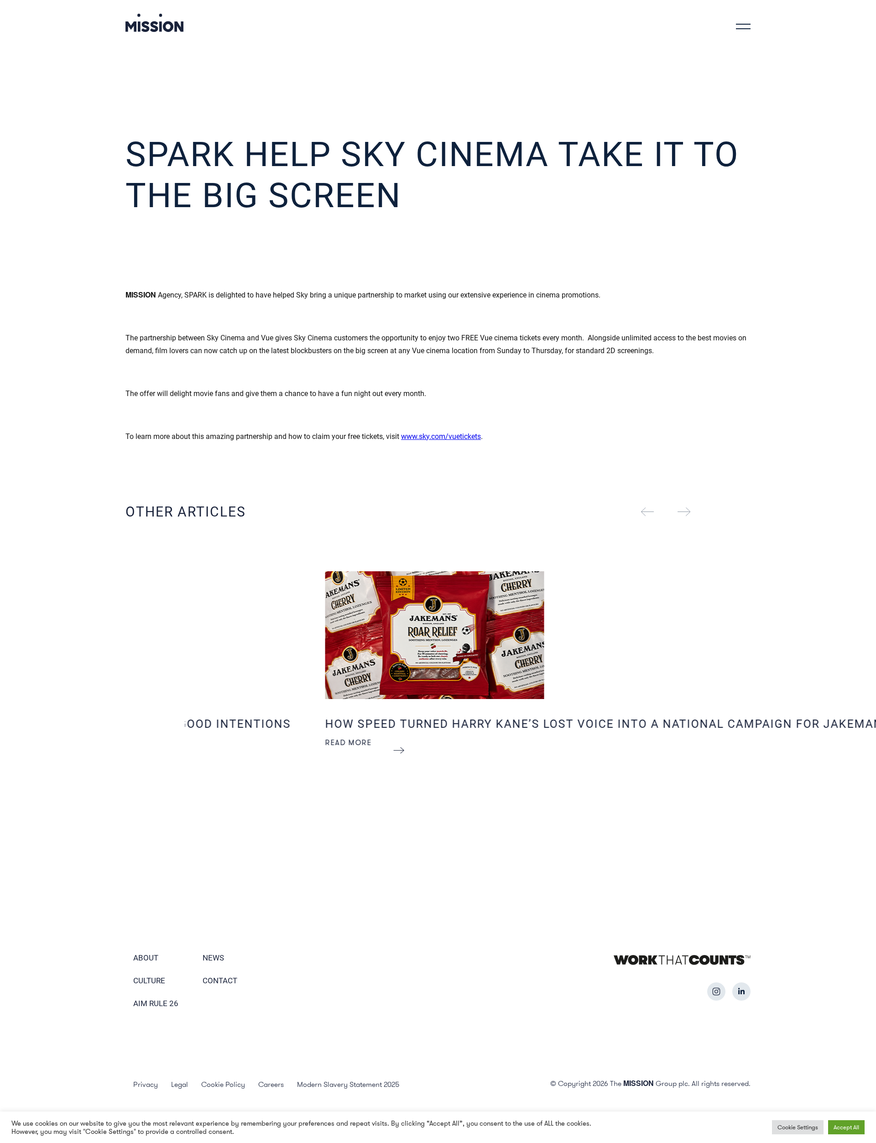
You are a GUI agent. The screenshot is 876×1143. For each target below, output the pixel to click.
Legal (179, 1084)
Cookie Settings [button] (797, 1127)
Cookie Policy (223, 1084)
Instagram (716, 991)
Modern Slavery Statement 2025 (348, 1084)
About (145, 957)
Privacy (145, 1084)
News (213, 957)
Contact (220, 980)
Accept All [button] (846, 1127)
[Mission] (154, 22)
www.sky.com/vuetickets (441, 436)
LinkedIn (741, 991)
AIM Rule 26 (155, 1003)
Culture (149, 980)
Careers (271, 1084)
